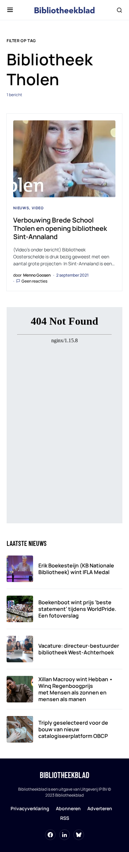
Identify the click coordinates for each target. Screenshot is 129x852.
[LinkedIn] (64, 834)
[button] (10, 10)
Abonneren (68, 808)
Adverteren (99, 808)
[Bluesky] (78, 834)
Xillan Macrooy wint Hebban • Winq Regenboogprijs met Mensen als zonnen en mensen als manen (75, 689)
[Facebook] (50, 834)
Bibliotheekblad (64, 775)
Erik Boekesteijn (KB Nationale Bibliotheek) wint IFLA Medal (76, 569)
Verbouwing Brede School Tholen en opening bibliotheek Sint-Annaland (60, 228)
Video (38, 207)
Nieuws (21, 207)
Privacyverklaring (30, 808)
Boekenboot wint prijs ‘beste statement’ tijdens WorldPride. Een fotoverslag (77, 609)
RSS (64, 818)
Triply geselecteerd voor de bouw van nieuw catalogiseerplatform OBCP (73, 729)
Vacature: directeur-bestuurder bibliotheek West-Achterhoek (78, 649)
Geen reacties (34, 281)
